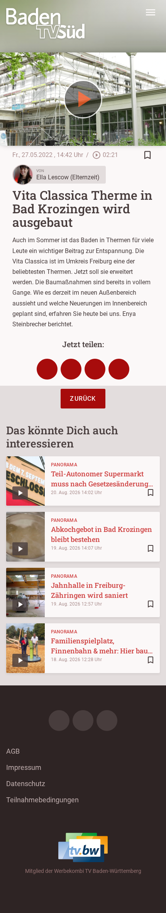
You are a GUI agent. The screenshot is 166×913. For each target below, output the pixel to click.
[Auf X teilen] (71, 369)
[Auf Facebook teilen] (47, 369)
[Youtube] (107, 720)
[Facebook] (59, 720)
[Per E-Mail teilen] (118, 369)
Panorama (64, 464)
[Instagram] (83, 720)
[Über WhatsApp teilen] (95, 369)
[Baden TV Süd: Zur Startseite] (45, 23)
